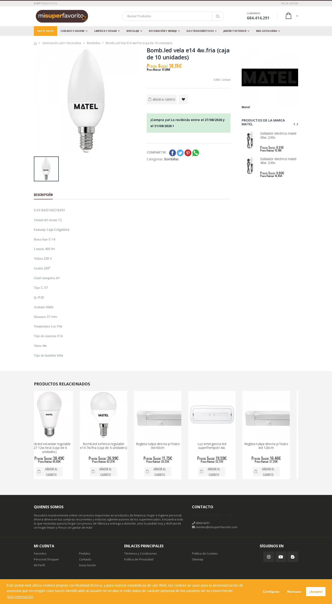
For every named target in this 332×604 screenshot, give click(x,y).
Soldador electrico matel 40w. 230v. (278, 161)
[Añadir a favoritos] (183, 99)
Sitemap (197, 559)
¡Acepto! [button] (316, 591)
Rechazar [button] (294, 591)
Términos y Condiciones (140, 553)
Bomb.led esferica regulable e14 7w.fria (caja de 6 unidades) (60, 446)
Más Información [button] (20, 597)
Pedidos (84, 553)
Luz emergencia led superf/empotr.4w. (168, 446)
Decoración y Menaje (163, 31)
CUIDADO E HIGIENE (72, 31)
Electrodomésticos (200, 31)
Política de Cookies (205, 553)
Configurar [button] (271, 591)
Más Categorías (266, 31)
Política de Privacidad (138, 559)
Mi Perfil (39, 565)
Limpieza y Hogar (105, 31)
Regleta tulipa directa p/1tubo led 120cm (223, 446)
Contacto (85, 559)
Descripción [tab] (43, 194)
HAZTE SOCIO (45, 31)
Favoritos (40, 553)
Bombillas (93, 43)
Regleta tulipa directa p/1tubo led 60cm (114, 446)
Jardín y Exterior (234, 31)
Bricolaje (132, 31)
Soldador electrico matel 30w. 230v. (278, 135)
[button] (291, 16)
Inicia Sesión (87, 565)
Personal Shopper (46, 559)
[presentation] (294, 124)
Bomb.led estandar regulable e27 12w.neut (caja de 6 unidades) (277, 448)
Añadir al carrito (62, 471)
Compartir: (156, 152)
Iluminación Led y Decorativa (61, 43)
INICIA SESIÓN (289, 3)
